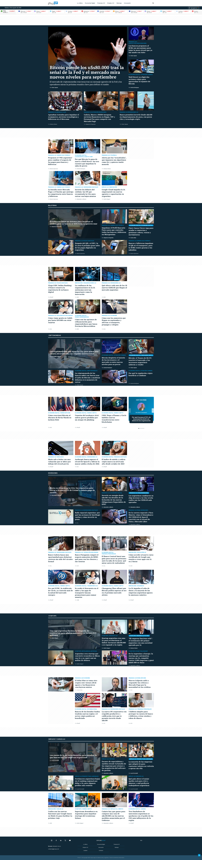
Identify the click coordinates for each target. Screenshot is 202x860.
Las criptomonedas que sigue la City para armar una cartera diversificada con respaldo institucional (74, 352)
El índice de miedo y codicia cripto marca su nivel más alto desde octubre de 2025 (113, 461)
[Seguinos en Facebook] (56, 840)
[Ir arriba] (199, 855)
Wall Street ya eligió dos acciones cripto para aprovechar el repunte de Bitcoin (139, 80)
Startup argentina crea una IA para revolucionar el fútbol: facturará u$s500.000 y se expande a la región (114, 641)
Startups (119, 3)
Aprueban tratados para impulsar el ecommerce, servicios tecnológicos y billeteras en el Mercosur (63, 117)
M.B (78, 297)
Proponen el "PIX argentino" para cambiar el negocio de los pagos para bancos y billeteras (60, 161)
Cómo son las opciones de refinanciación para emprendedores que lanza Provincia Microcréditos (86, 322)
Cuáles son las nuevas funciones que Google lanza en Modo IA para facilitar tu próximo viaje (60, 814)
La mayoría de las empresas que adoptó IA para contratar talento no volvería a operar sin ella (141, 765)
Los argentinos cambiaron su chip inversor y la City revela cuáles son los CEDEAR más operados (141, 498)
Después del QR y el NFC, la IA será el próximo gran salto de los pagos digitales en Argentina (87, 246)
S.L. (78, 522)
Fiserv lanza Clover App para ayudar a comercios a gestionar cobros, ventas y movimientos (141, 231)
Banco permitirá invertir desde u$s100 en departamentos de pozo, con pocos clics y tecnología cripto (136, 117)
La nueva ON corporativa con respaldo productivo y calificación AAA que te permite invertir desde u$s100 (114, 716)
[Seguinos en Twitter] (65, 840)
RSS (141, 840)
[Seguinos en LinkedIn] (60, 840)
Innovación (127, 3)
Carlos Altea (133, 237)
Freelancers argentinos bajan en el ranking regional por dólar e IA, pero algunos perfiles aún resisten (87, 782)
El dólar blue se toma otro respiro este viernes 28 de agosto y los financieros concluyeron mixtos (86, 683)
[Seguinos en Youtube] (70, 840)
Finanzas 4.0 (101, 3)
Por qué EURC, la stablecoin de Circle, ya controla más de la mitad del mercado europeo (60, 591)
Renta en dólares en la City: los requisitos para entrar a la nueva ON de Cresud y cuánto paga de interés (72, 490)
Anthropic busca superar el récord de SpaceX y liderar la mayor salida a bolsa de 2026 (87, 461)
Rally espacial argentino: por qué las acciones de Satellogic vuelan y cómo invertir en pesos (87, 516)
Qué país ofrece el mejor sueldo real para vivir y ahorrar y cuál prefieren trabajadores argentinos (139, 782)
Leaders (85, 850)
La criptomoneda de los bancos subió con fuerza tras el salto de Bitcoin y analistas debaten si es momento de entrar (87, 377)
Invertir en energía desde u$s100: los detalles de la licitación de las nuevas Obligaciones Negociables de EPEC (114, 499)
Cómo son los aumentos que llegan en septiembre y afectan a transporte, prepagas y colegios (114, 321)
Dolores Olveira (53, 124)
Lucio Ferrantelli (55, 760)
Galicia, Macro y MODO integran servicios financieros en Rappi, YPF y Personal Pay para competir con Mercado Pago (99, 118)
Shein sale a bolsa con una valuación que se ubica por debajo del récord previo (59, 461)
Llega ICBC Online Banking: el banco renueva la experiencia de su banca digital (60, 288)
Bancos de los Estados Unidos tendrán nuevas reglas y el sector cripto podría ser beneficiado (87, 714)
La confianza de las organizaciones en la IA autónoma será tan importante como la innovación (85, 289)
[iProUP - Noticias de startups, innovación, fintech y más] (52, 3)
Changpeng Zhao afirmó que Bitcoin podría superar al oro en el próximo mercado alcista (114, 591)
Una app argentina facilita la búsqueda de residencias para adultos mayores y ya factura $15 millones (73, 633)
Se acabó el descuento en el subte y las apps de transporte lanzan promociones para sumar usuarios (86, 592)
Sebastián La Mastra (81, 199)
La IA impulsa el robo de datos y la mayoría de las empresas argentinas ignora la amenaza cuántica (141, 591)
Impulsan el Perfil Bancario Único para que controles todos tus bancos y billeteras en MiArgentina (114, 231)
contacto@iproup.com (53, 849)
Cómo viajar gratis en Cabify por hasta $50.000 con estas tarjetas (60, 320)
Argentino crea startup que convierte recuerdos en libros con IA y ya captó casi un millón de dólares (87, 656)
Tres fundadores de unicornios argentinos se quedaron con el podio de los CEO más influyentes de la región (141, 815)
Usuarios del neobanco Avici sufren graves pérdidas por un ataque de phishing (87, 417)
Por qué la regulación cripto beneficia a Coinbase (140, 374)
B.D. (51, 427)
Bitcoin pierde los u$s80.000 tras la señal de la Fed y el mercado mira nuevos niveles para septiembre (87, 72)
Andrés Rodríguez (134, 87)
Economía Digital (90, 3)
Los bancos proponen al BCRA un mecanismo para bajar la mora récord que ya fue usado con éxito (140, 49)
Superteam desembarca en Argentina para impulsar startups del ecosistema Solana (86, 814)
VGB (78, 600)
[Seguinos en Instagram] (51, 840)
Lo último (80, 3)
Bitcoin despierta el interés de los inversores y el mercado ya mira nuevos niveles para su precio (113, 361)
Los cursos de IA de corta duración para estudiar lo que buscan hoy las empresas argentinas (73, 756)
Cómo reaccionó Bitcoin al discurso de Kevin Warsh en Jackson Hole (59, 417)
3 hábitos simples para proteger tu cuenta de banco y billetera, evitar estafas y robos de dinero (141, 714)
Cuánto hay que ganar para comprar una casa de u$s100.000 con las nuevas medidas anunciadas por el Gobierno (113, 815)
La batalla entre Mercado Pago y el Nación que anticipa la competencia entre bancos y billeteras (60, 192)
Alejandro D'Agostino (90, 124)
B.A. (51, 329)
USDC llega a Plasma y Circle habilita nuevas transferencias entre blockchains (114, 418)
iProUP (51, 297)
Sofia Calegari (107, 199)
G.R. (78, 565)
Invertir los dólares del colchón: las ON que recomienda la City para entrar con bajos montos (85, 192)
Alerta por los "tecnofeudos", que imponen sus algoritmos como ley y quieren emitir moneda (114, 161)
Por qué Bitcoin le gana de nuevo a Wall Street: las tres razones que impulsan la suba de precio (87, 162)
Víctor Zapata (55, 87)
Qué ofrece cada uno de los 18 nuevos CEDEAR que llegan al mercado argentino (114, 287)
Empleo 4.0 (110, 3)
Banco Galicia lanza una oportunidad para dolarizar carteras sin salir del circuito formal (60, 558)
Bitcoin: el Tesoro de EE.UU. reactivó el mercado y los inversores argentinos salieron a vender (140, 361)
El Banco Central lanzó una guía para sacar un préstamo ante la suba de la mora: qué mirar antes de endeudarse (114, 559)
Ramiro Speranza (54, 168)
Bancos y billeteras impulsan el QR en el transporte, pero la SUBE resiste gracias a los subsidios (141, 246)
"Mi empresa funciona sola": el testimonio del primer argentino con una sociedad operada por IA (141, 641)
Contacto (101, 850)
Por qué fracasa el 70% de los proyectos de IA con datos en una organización (141, 419)
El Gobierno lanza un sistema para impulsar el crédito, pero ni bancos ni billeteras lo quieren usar (73, 222)
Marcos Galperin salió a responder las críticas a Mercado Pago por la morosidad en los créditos (140, 683)
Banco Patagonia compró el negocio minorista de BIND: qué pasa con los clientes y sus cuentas (86, 558)
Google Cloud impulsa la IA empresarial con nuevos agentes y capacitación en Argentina (113, 192)
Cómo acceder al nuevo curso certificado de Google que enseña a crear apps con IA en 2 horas (141, 558)
